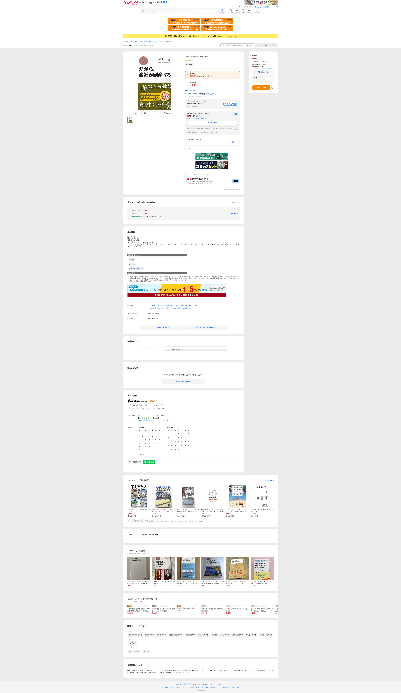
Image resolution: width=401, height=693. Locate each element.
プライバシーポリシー (168, 687)
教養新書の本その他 (135, 635)
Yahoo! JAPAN (244, 7)
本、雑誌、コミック (156, 308)
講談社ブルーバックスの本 (220, 635)
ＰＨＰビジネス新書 (165, 41)
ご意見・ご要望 (235, 687)
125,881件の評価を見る (144, 420)
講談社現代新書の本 (176, 635)
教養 (155, 41)
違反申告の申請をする (232, 189)
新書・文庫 (138, 41)
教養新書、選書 (176, 308)
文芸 (167, 308)
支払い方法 (130, 408)
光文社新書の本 (237, 635)
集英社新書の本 (203, 635)
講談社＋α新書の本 (266, 635)
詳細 (235, 129)
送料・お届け (141, 408)
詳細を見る (236, 142)
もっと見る (268, 480)
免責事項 (206, 687)
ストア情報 (161, 408)
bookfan (126, 41)
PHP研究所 (132, 643)
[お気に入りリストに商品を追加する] (272, 87)
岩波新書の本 (190, 635)
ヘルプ (275, 7)
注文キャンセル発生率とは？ (161, 420)
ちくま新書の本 (251, 635)
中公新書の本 (161, 635)
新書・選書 (147, 41)
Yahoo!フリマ (221, 684)
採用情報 (213, 687)
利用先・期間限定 (201, 118)
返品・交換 (151, 408)
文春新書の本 (149, 635)
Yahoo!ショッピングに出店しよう (261, 7)
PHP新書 (186, 308)
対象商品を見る (210, 94)
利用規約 (191, 687)
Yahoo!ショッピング (182, 684)
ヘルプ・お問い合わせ (223, 687)
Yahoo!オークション (208, 684)
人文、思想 (146, 651)
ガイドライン (199, 687)
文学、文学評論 (134, 651)
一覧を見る (233, 213)
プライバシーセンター (181, 687)
